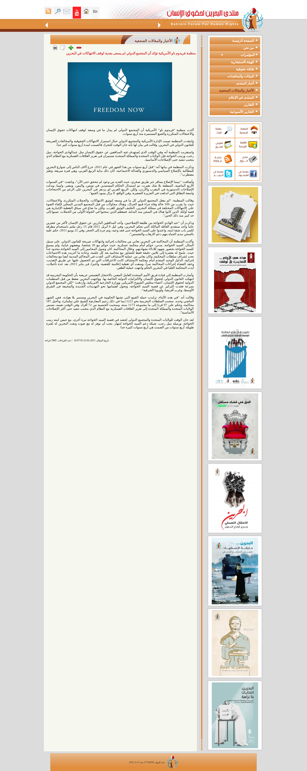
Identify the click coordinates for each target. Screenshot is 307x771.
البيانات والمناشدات (240, 76)
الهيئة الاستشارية (242, 62)
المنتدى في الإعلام (241, 97)
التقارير (249, 104)
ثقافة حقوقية (245, 69)
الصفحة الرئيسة (243, 40)
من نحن (248, 48)
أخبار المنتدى (245, 83)
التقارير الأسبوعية (242, 111)
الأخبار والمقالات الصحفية (236, 90)
